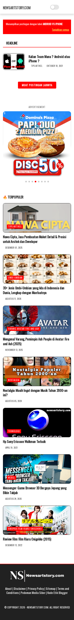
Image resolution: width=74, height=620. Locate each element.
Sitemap (50, 588)
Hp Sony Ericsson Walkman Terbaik (24, 441)
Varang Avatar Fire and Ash (23, 328)
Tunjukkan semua (60, 30)
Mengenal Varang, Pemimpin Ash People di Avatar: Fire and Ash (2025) (36, 341)
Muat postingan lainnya (37, 85)
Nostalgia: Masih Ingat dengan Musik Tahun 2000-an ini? (35, 392)
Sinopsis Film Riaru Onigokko (25, 528)
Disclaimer (20, 588)
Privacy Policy (36, 588)
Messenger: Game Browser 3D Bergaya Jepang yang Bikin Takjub (34, 490)
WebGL (11, 477)
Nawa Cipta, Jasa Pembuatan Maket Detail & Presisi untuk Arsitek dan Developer (34, 239)
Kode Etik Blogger (57, 592)
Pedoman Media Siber (33, 592)
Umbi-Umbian (15, 277)
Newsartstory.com (16, 7)
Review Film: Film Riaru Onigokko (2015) (27, 539)
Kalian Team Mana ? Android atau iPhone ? (49, 58)
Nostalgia (13, 380)
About (8, 588)
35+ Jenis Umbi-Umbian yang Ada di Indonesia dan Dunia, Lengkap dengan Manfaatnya (33, 290)
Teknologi (14, 431)
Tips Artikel (36, 65)
